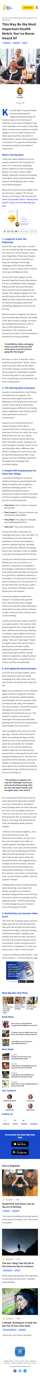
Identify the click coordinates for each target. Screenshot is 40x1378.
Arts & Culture (7, 1270)
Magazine (4, 18)
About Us (6, 1363)
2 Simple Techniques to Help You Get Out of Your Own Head (19, 1324)
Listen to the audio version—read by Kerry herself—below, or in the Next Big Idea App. (20, 202)
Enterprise (32, 1361)
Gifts (16, 1361)
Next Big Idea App (8, 1361)
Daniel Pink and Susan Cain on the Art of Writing (18, 1205)
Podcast (21, 1361)
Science (17, 1270)
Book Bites (7, 43)
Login (34, 1363)
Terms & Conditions (16, 1363)
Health (24, 43)
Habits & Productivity (10, 1330)
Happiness (16, 43)
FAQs (26, 1361)
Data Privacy (27, 1363)
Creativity (6, 1211)
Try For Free (28, 8)
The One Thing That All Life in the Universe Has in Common (18, 1265)
